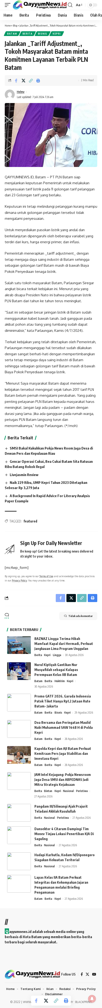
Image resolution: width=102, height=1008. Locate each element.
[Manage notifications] (92, 999)
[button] (9, 4)
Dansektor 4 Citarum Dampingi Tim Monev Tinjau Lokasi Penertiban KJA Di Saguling (64, 834)
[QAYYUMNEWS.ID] (40, 4)
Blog (15, 25)
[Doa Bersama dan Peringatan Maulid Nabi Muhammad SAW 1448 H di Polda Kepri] (19, 729)
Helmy (20, 92)
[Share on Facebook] (16, 80)
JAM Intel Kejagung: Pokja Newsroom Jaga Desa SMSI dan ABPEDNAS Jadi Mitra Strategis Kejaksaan (62, 780)
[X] (87, 974)
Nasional (68, 791)
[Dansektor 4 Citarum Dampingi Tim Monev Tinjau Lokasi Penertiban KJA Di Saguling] (19, 835)
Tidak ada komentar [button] (80, 615)
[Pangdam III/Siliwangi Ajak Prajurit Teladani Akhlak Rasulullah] (19, 813)
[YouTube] (94, 974)
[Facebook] (81, 974)
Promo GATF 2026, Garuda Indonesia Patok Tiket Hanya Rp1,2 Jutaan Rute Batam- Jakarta (62, 701)
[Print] (38, 80)
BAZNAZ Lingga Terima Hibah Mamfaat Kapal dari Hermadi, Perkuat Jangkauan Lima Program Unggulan (63, 644)
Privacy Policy (19, 580)
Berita (27, 33)
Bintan (48, 791)
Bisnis (42, 33)
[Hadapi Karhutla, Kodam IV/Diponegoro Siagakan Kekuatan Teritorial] (19, 861)
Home (8, 25)
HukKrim (60, 681)
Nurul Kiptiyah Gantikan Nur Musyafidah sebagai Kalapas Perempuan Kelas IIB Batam (56, 670)
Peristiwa (82, 791)
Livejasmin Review (24, 474)
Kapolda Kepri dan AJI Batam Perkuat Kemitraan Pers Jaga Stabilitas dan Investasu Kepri (62, 753)
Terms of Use (46, 576)
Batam (12, 33)
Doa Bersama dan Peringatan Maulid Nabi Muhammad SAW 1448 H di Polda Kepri (63, 727)
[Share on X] (23, 80)
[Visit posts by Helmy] (10, 94)
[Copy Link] (31, 80)
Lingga (57, 655)
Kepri (57, 33)
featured (30, 521)
